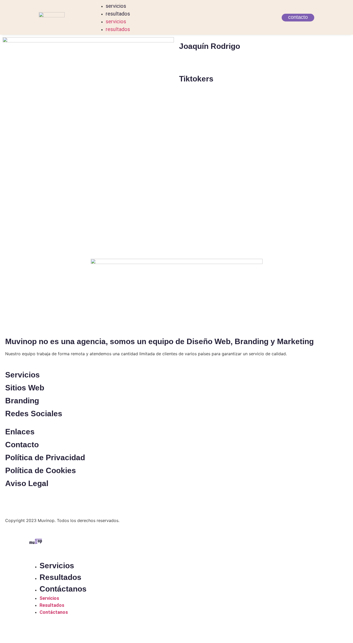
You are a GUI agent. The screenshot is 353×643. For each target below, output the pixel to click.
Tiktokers (196, 78)
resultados (118, 14)
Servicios (57, 565)
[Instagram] (188, 64)
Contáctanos (63, 589)
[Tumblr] (202, 64)
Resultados (60, 577)
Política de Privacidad (45, 457)
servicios (116, 6)
